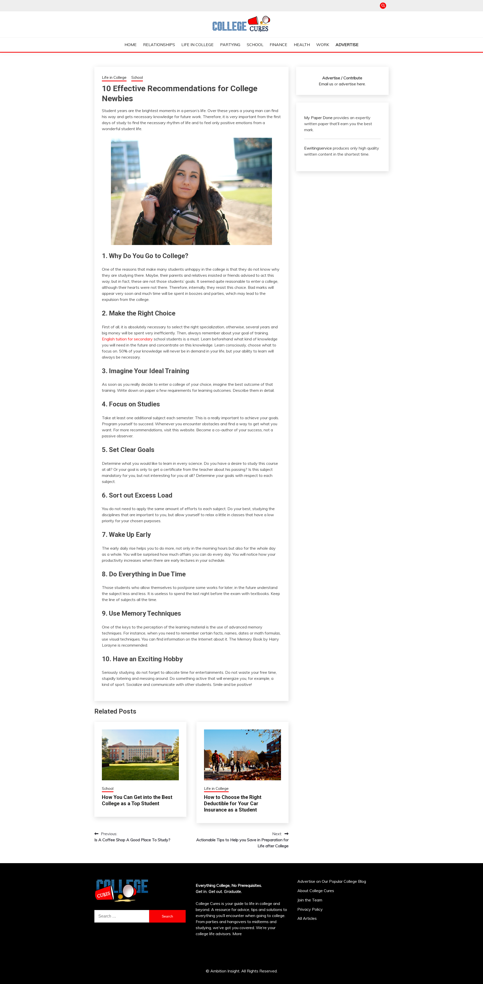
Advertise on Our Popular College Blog (331, 881)
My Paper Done (318, 117)
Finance (278, 44)
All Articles (307, 918)
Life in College (197, 44)
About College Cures (315, 890)
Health (302, 44)
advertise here (352, 83)
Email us (326, 83)
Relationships (159, 44)
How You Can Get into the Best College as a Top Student (137, 800)
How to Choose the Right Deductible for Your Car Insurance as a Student (232, 803)
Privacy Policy (310, 909)
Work (322, 44)
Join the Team (309, 899)
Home (131, 44)
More (237, 933)
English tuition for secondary (127, 338)
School (255, 44)
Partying (230, 44)
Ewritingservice (318, 148)
